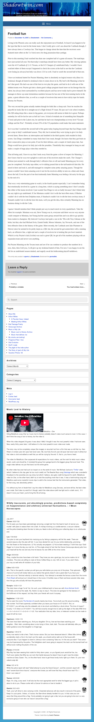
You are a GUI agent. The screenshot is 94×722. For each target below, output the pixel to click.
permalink (53, 256)
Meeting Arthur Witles (19, 321)
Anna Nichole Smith (72, 588)
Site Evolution (13, 342)
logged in (20, 272)
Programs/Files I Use (16, 340)
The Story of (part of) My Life (18, 350)
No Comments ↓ (47, 38)
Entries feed (12, 396)
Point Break (11, 578)
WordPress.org (13, 401)
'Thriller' (76, 470)
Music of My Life (14, 329)
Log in (10, 394)
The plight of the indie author (18, 347)
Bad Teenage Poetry (15, 324)
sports (26, 256)
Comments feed (14, 399)
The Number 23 (28, 601)
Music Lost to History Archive (21, 332)
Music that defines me (19, 334)
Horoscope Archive (15, 327)
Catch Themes (54, 715)
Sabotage (67, 472)
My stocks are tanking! (16, 337)
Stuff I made (12, 345)
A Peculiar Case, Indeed (20, 319)
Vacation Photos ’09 (15, 353)
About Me (11, 314)
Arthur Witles (13, 316)
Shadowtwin (35, 38)
